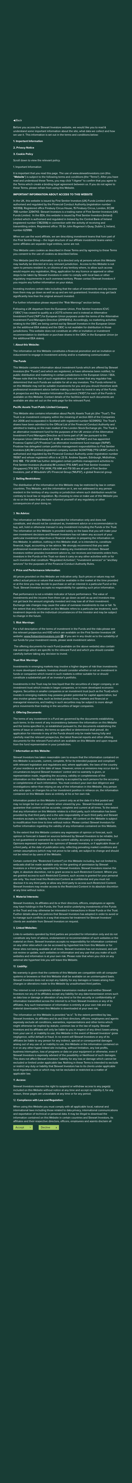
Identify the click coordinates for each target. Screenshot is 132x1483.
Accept (19, 1127)
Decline (45, 1127)
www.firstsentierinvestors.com (42, 636)
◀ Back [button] (17, 120)
